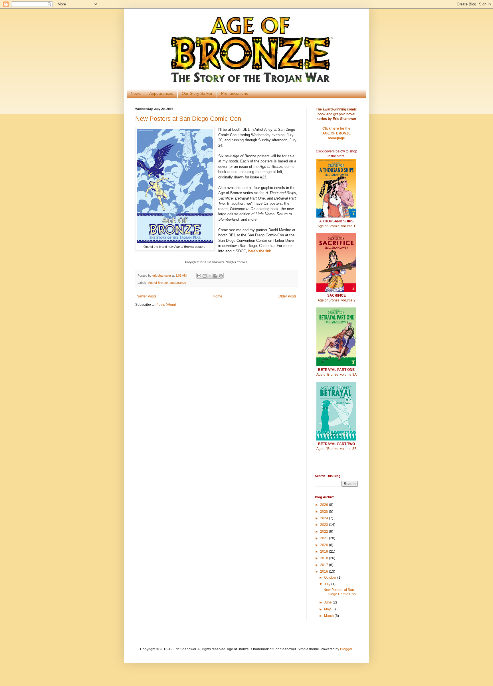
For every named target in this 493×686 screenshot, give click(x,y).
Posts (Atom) (166, 305)
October (330, 578)
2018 (324, 558)
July (327, 584)
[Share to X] (210, 276)
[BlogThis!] (204, 276)
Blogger (346, 649)
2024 (324, 518)
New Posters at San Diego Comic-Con (188, 118)
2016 (324, 572)
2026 (324, 505)
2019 (324, 552)
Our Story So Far (197, 93)
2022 (324, 532)
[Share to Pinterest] (221, 276)
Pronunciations (234, 93)
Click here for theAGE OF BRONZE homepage (336, 133)
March (329, 616)
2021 (324, 538)
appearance (177, 282)
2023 (324, 525)
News (136, 93)
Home (217, 296)
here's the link (259, 251)
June (328, 602)
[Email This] (199, 276)
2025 (324, 512)
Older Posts (287, 296)
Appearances (161, 93)
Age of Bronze (158, 282)
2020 (324, 545)
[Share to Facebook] (215, 276)
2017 (324, 565)
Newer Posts (146, 296)
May (328, 609)
